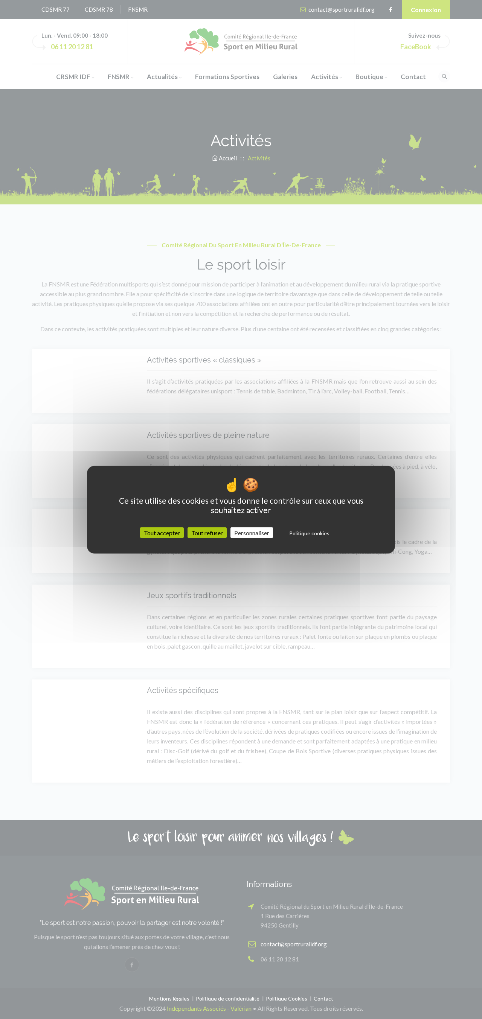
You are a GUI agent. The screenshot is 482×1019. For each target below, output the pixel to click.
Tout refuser (207, 532)
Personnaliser (251, 532)
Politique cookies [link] (309, 533)
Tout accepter (162, 532)
